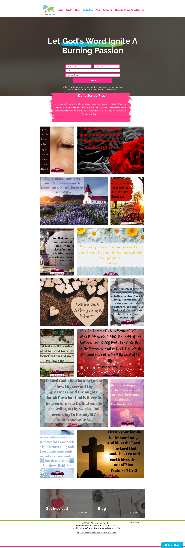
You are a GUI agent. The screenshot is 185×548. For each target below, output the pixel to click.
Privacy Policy (133, 522)
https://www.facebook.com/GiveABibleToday (96, 532)
